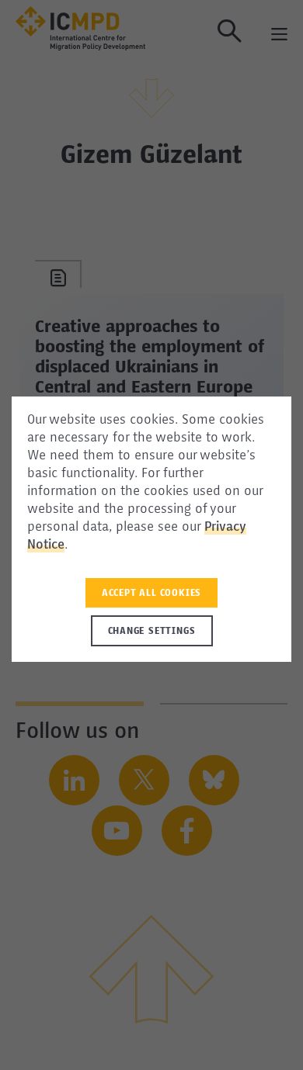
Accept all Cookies (151, 593)
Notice (45, 545)
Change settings (152, 631)
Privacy (225, 527)
